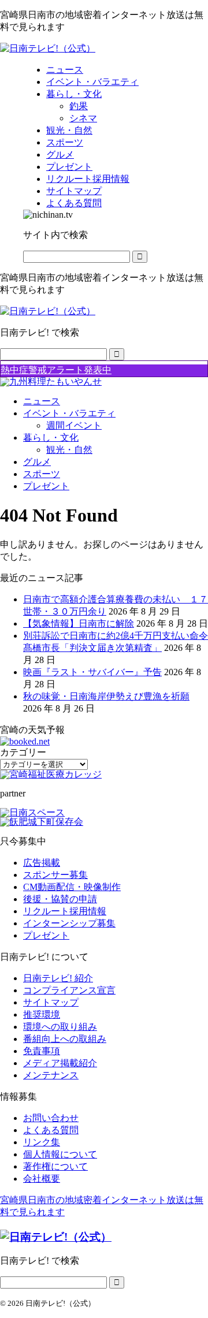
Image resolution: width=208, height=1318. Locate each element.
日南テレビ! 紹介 (58, 978)
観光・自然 (69, 450)
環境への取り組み (60, 1027)
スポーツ (41, 474)
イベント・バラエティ (69, 413)
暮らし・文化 (51, 437)
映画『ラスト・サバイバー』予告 (92, 672)
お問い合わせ (51, 1118)
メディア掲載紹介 (60, 1063)
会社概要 (41, 1178)
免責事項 (41, 1051)
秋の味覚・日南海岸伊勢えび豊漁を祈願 (106, 696)
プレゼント (46, 486)
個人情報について (60, 1154)
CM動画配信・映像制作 (72, 887)
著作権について (55, 1166)
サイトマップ (51, 1002)
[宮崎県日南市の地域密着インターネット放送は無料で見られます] (47, 48)
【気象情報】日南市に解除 (78, 623)
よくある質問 (51, 1130)
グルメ (37, 462)
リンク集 (41, 1142)
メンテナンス (51, 1075)
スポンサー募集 (55, 875)
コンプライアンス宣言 (69, 990)
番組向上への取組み (64, 1039)
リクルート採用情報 (64, 911)
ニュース (41, 401)
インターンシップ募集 (69, 923)
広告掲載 (41, 863)
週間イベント (74, 425)
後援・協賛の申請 (60, 899)
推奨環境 (41, 1014)
